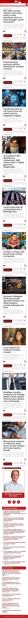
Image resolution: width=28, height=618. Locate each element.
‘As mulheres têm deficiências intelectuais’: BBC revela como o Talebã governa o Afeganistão (11, 590)
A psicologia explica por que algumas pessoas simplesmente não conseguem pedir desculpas (13, 519)
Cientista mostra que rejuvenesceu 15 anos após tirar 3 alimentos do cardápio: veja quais (13, 557)
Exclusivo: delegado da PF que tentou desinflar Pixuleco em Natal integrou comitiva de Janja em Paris (11, 605)
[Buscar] (26, 4)
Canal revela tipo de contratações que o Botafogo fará (11, 594)
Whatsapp (8, 35)
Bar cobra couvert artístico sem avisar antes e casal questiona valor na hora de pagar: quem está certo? (11, 572)
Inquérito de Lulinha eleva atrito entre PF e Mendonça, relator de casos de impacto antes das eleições (14, 538)
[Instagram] (14, 502)
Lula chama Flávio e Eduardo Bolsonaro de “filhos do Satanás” (14, 543)
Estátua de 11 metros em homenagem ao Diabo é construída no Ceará (14, 562)
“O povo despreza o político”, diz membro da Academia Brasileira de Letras (14, 552)
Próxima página (18, 468)
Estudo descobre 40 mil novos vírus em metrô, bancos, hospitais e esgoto (11, 584)
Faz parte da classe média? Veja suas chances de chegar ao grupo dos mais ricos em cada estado (13, 525)
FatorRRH (14, 3)
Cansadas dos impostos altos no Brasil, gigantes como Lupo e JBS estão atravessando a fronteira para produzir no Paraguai (14, 512)
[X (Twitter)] (18, 502)
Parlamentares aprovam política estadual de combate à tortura (11, 578)
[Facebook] (9, 502)
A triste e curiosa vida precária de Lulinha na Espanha (11, 599)
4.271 (13, 468)
